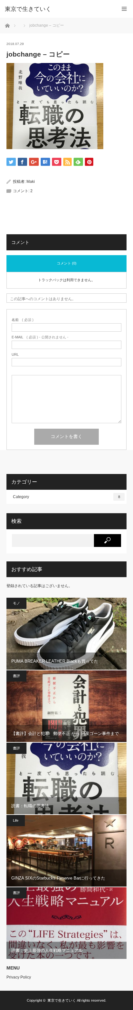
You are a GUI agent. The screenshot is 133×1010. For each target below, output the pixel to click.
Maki (30, 181)
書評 (16, 676)
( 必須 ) (23, 320)
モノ (16, 603)
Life (15, 820)
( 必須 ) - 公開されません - (40, 337)
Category (66, 497)
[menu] (124, 9)
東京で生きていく (28, 9)
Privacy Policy (18, 977)
